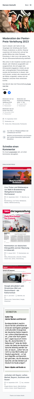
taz (13, 121)
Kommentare (22, 253)
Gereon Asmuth (9, 5)
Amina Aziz (8, 124)
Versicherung (20, 258)
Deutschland (16, 299)
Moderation (8, 121)
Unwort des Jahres (9, 258)
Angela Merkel (8, 386)
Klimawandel (15, 124)
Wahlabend (23, 200)
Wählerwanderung (14, 202)
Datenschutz (8, 299)
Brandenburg (8, 200)
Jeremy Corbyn (8, 388)
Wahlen (6, 202)
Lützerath (19, 257)
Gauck (15, 386)
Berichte (24, 197)
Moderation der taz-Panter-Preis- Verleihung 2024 (8, 100)
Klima (5, 257)
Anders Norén (20, 395)
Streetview (7, 301)
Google (22, 299)
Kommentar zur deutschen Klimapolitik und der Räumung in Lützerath (16, 248)
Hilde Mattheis (22, 386)
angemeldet (13, 152)
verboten (26, 382)
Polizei (24, 257)
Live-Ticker (16, 200)
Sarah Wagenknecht (19, 388)
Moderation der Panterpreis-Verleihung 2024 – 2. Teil (23, 100)
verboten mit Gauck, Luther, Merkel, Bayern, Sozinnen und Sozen (16, 377)
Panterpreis (23, 124)
